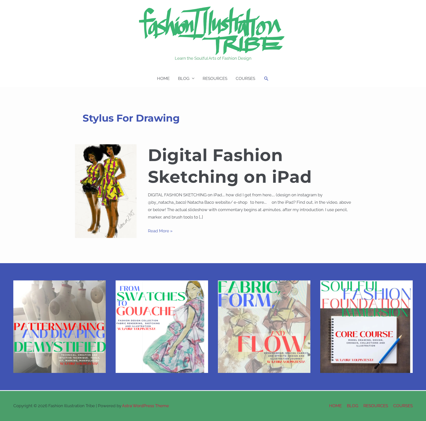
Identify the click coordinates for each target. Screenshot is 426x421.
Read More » (160, 230)
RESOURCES (215, 78)
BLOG (183, 78)
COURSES (245, 78)
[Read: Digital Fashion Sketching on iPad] (106, 190)
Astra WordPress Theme (145, 405)
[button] (266, 78)
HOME (163, 78)
